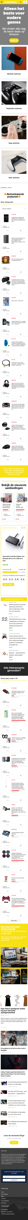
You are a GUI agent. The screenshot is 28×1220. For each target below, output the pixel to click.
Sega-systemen (12, 602)
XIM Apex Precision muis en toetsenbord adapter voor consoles (18, 693)
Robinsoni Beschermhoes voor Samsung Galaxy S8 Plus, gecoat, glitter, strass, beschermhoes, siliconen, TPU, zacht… (18, 241)
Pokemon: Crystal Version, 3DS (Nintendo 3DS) (15, 507)
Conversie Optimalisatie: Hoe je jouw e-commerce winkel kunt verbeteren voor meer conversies (17, 1103)
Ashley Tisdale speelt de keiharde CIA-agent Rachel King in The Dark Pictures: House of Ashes (13, 1074)
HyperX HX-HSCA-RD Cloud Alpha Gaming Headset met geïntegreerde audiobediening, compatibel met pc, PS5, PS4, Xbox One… (18, 386)
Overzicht (3, 1198)
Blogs (2, 1196)
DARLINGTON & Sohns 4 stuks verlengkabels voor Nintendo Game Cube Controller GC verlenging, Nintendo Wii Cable (17, 623)
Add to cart (8, 584)
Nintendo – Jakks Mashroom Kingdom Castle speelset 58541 (17, 655)
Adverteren (3, 1203)
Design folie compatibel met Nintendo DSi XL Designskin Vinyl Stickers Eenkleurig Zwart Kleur (18, 219)
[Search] (20, 2)
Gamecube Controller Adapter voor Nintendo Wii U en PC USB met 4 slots (13, 559)
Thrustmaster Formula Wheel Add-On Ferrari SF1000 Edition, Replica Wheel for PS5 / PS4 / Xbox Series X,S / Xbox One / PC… (18, 407)
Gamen (3, 1027)
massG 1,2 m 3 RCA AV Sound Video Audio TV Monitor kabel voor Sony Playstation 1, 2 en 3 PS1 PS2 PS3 (19, 810)
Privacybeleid (4, 1209)
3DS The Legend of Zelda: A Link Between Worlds (18, 260)
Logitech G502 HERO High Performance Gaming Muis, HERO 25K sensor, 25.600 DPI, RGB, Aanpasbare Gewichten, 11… (18, 449)
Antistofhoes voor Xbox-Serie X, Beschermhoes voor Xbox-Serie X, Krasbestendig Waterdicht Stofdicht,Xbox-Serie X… (19, 761)
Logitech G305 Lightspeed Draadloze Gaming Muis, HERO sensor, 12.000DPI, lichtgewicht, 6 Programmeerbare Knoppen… (19, 343)
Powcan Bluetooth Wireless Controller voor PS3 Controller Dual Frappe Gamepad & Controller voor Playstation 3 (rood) (19, 901)
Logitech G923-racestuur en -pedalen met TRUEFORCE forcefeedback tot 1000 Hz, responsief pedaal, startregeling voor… (18, 428)
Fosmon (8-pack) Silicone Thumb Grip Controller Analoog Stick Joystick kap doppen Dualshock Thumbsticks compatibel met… (17, 640)
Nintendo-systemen (13, 616)
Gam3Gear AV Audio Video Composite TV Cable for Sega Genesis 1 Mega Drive (18, 364)
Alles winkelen (4, 1194)
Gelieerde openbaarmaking (7, 1214)
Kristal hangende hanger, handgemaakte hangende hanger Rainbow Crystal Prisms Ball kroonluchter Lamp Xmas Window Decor (18, 786)
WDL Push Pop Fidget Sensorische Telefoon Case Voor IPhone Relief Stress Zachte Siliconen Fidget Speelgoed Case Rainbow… (18, 716)
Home (2, 1192)
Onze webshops (5, 1200)
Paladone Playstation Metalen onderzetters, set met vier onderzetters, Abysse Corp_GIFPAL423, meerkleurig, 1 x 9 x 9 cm (19, 856)
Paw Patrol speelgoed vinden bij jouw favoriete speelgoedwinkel (13, 1011)
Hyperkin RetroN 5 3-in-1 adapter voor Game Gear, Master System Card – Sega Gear (19, 322)
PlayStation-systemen (14, 633)
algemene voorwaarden (7, 1211)
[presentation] (3, 499)
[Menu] (2, 2)
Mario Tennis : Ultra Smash (17, 300)
